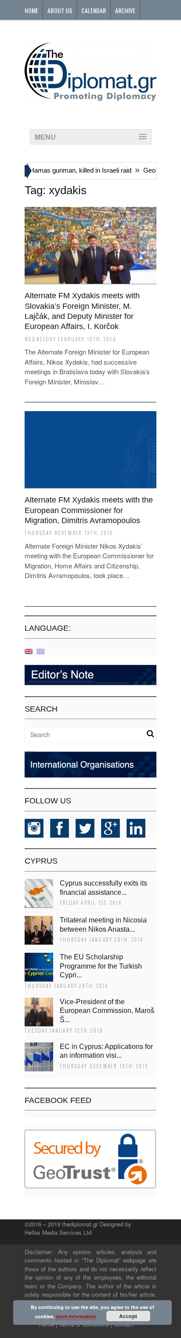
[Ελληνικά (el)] (40, 651)
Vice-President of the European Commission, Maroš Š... (107, 1011)
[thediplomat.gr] (90, 97)
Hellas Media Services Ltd (58, 1232)
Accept (128, 1316)
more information (76, 1316)
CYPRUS (41, 861)
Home (31, 10)
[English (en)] (29, 651)
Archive (125, 10)
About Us (59, 10)
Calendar (93, 10)
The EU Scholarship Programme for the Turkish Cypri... (101, 966)
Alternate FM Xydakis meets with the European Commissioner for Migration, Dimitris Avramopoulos (89, 510)
